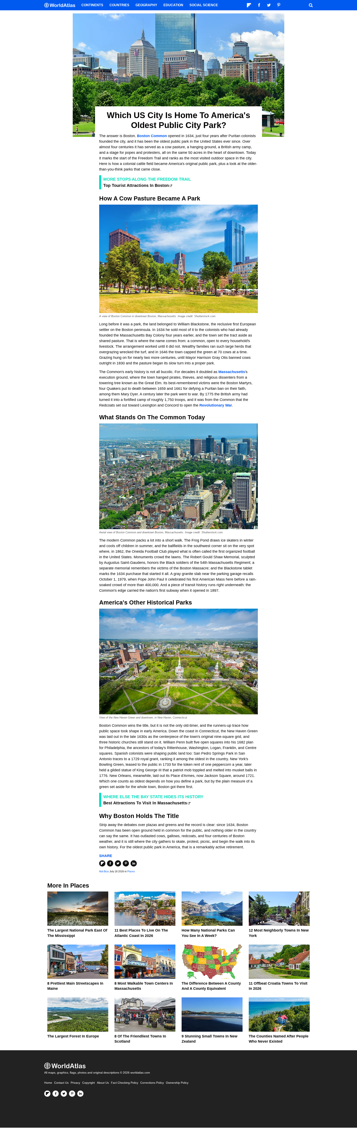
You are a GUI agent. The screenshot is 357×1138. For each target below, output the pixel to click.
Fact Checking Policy (124, 1082)
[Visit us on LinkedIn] (80, 1094)
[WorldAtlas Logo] (61, 5)
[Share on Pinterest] (126, 863)
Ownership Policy (177, 1082)
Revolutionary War (215, 405)
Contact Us (61, 1082)
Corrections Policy (152, 1082)
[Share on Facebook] (110, 863)
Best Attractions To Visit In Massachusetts (145, 803)
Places (131, 871)
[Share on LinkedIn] (134, 863)
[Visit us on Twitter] (64, 1094)
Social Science (203, 5)
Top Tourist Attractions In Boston (136, 185)
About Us (103, 1082)
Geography (146, 5)
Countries (119, 5)
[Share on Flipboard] (102, 863)
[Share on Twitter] (118, 863)
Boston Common (152, 136)
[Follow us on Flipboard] (47, 1094)
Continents (92, 5)
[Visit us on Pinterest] (72, 1094)
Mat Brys (104, 871)
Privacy (75, 1082)
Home (48, 1082)
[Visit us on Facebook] (55, 1094)
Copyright (88, 1082)
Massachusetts (231, 372)
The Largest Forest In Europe (73, 1036)
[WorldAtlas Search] (311, 5)
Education (173, 5)
